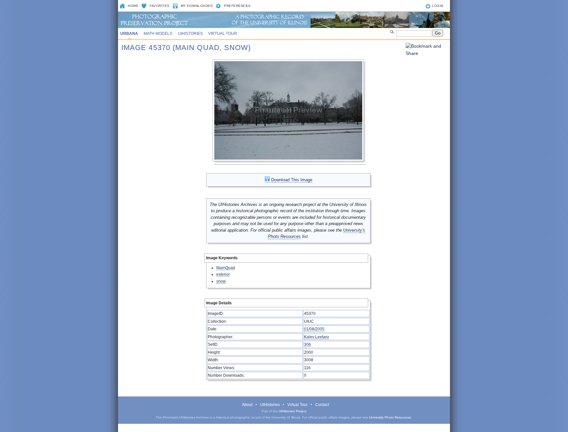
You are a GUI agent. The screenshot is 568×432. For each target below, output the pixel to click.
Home (133, 6)
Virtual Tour (222, 34)
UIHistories (190, 34)
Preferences (237, 6)
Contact (322, 405)
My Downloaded (197, 6)
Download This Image (291, 179)
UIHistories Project (292, 411)
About (247, 405)
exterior (223, 274)
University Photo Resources (390, 417)
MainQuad (225, 268)
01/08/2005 (314, 329)
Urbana (129, 34)
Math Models (158, 34)
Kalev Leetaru (316, 337)
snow (221, 281)
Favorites (160, 6)
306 (307, 344)
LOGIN (437, 6)
